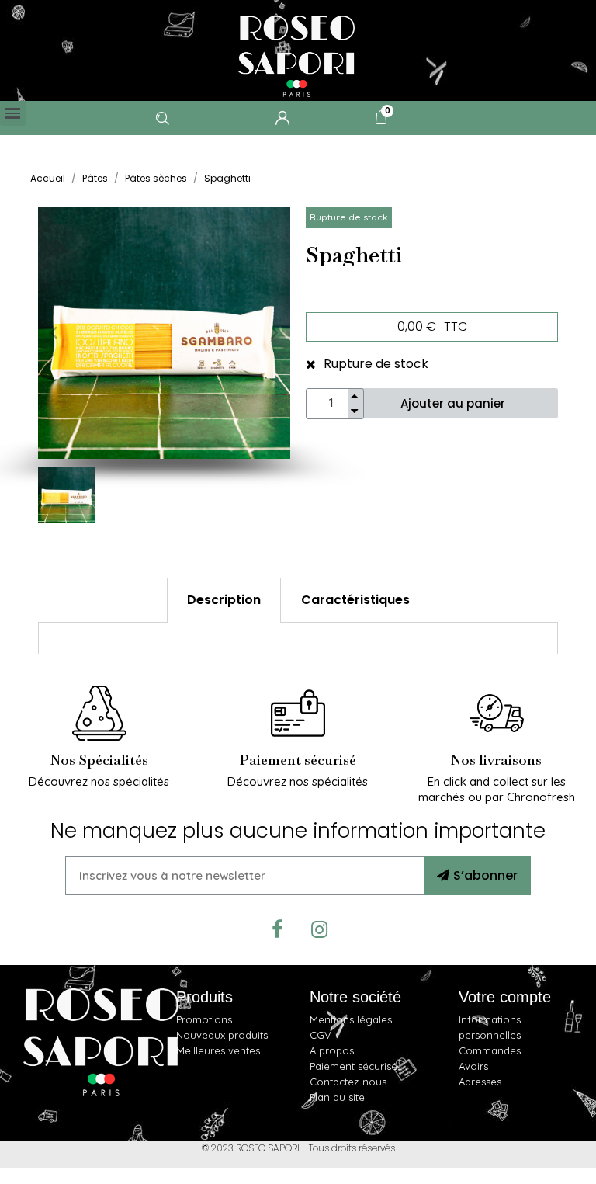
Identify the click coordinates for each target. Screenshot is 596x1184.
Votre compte (505, 996)
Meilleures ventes (218, 1050)
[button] (53, 332)
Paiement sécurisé (353, 1066)
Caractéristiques (355, 600)
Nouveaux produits (222, 1035)
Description (224, 600)
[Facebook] (277, 930)
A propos (332, 1050)
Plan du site (337, 1097)
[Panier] (381, 117)
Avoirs (473, 1066)
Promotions (204, 1019)
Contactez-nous (348, 1081)
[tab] (224, 600)
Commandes (490, 1050)
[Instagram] (319, 930)
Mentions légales (351, 1019)
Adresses (480, 1081)
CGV (320, 1035)
